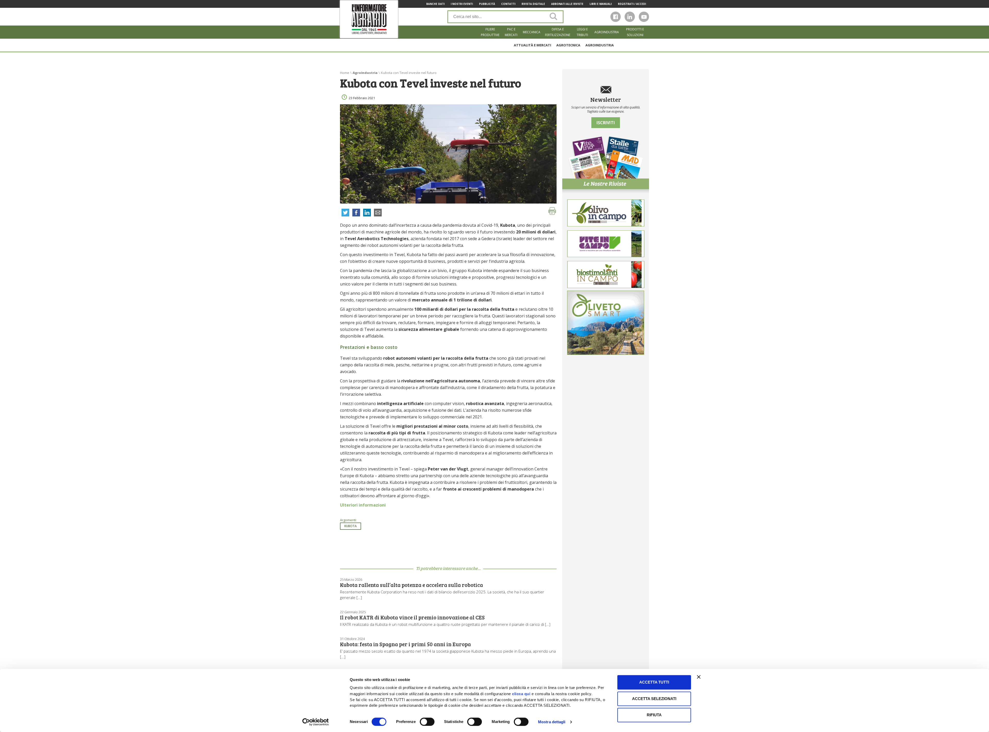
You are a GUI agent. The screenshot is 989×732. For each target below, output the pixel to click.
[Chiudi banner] (699, 677)
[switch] (427, 722)
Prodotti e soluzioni (635, 32)
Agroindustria (606, 32)
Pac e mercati (511, 32)
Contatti (508, 4)
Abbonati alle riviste (567, 4)
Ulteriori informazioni (363, 505)
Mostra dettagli (552, 722)
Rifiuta (654, 715)
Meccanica (531, 32)
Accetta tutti (654, 682)
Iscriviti (605, 122)
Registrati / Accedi (632, 4)
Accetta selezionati (654, 698)
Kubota (350, 526)
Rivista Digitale (533, 4)
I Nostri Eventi (462, 4)
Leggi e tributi (582, 32)
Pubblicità (487, 4)
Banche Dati (435, 4)
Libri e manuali (601, 4)
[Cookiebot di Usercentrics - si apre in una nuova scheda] (315, 722)
